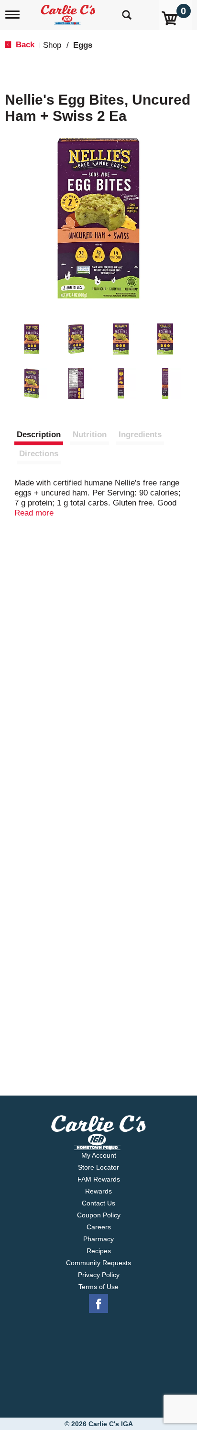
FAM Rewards (98, 1179)
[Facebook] (98, 1304)
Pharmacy (98, 1239)
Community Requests (98, 1263)
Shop (52, 45)
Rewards (98, 1191)
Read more (34, 512)
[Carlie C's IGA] (69, 11)
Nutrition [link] (90, 434)
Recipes (99, 1251)
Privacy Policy (99, 1275)
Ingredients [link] (140, 434)
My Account (98, 1155)
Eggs (82, 45)
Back (23, 44)
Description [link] (39, 434)
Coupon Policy (98, 1215)
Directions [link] (38, 453)
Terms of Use (98, 1286)
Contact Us (98, 1203)
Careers (99, 1227)
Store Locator (98, 1167)
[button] (31, 339)
